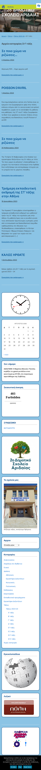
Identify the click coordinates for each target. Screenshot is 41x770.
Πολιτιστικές (11, 586)
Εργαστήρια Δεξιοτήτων (15, 579)
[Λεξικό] (19, 707)
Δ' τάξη (11, 624)
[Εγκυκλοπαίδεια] (20, 673)
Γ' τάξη (11, 620)
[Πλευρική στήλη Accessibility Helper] (38, 5)
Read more (27, 767)
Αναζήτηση (36, 27)
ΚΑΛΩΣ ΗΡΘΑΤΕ (13, 255)
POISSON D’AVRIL (14, 88)
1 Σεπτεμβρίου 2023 (9, 260)
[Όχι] (39, 763)
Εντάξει (13, 767)
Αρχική (4, 36)
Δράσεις (7, 571)
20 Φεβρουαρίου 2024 (10, 148)
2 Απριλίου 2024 (8, 60)
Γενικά (6, 568)
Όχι (20, 767)
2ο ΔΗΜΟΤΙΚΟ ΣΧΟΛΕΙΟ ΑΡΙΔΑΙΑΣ (20, 12)
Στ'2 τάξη (11, 639)
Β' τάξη (11, 616)
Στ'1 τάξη (11, 635)
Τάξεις (10, 36)
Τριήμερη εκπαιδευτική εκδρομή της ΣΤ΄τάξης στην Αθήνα (19, 192)
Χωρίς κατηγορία (10, 643)
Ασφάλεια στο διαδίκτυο (13, 564)
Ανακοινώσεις (9, 560)
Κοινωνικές (10, 583)
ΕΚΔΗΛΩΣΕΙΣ (9, 594)
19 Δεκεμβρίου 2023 (9, 201)
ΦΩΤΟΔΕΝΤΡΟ (9, 428)
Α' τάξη (11, 613)
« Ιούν (6, 355)
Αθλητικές (10, 575)
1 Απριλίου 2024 (8, 93)
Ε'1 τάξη (11, 628)
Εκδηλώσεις (8, 590)
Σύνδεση (10, 7)
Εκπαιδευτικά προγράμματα (14, 598)
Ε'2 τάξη (11, 631)
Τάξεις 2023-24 (19, 36)
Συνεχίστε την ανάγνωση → (13, 75)
